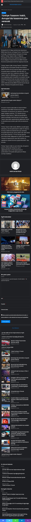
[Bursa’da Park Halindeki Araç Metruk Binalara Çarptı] (6, 366)
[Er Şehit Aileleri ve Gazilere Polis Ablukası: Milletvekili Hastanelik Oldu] (6, 399)
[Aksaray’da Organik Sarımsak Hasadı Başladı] (23, 257)
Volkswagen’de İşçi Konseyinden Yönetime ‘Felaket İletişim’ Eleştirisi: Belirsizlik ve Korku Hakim (20, 434)
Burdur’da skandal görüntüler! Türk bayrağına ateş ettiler (19, 419)
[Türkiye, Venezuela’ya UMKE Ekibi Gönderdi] (6, 407)
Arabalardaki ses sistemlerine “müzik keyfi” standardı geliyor (19, 385)
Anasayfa (4, 9)
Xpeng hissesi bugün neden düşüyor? (11, 100)
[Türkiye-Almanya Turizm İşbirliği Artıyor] (23, 240)
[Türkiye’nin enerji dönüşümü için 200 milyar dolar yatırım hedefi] (8, 240)
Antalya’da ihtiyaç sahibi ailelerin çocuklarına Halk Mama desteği (20, 442)
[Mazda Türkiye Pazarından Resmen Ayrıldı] (6, 343)
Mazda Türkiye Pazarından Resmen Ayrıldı (13, 1)
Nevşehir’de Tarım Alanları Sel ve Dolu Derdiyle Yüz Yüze (21, 231)
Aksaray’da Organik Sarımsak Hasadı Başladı (23, 263)
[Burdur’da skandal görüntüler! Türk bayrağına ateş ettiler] (6, 421)
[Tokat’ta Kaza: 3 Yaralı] (6, 353)
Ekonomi (10, 9)
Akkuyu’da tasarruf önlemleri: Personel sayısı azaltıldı (19, 448)
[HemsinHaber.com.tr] (15, 4)
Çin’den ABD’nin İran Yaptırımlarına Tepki (13, 333)
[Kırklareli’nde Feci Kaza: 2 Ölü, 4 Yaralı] (6, 373)
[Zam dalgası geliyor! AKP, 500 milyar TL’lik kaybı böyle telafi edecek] (8, 257)
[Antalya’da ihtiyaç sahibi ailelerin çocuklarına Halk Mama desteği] (6, 442)
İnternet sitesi (4, 309)
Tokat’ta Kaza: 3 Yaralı (17, 351)
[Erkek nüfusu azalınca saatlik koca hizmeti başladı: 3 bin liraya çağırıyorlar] (6, 413)
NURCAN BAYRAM (7, 24)
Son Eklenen (15, 328)
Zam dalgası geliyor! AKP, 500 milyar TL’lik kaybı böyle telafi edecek (7, 265)
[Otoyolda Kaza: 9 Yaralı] (6, 393)
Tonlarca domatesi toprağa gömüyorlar (13, 336)
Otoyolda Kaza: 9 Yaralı (17, 391)
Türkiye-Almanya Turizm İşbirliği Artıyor (23, 246)
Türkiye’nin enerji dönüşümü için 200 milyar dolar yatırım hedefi (6, 247)
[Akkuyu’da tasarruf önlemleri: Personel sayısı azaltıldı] (6, 449)
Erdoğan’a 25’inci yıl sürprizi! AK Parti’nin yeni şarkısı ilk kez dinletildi (19, 379)
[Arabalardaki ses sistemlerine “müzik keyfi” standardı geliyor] (6, 387)
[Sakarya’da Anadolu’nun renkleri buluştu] (6, 427)
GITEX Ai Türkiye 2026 (7, 347)
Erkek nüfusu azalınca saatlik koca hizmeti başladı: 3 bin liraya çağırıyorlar (20, 413)
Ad (2, 298)
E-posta (3, 304)
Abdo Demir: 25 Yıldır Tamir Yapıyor (7, 230)
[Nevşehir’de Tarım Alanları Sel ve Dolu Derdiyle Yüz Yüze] (23, 224)
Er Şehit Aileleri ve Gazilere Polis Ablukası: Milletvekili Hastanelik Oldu (19, 399)
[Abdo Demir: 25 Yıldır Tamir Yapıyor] (8, 224)
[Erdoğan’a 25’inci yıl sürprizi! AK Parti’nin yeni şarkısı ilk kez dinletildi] (6, 379)
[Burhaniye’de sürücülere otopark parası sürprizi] (5, 95)
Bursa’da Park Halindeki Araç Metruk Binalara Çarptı (19, 365)
